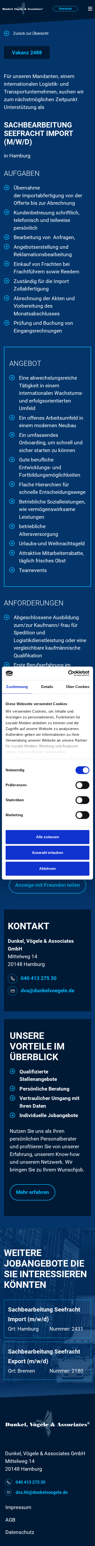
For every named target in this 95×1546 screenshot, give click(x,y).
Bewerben (65, 8)
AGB (10, 1520)
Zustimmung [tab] (17, 687)
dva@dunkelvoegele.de (47, 990)
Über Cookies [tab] (77, 687)
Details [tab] (47, 687)
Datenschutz (19, 1532)
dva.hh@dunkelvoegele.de (42, 1492)
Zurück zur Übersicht (30, 33)
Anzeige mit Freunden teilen (47, 885)
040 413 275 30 (39, 978)
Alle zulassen (47, 837)
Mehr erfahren (32, 1192)
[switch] (82, 785)
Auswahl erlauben (47, 853)
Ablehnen (47, 868)
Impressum (18, 1507)
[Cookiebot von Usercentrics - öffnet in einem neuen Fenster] (68, 673)
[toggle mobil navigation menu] (90, 8)
